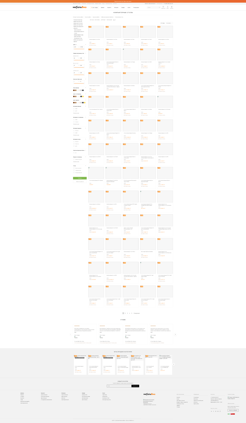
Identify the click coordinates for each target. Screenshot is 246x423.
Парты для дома (77, 36)
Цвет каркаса (76, 100)
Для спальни (84, 399)
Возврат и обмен (98, 3)
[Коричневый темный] (74, 90)
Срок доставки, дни (77, 79)
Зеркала (75, 41)
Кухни (129, 7)
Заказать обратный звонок (150, 3)
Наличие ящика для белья (78, 150)
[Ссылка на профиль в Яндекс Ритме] (220, 411)
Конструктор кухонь (106, 399)
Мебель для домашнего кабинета (78, 27)
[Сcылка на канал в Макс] (215, 411)
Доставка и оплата (90, 3)
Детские (63, 398)
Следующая (137, 313)
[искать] (159, 7)
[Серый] (81, 90)
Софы (21, 399)
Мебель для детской (78, 21)
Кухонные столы (105, 398)
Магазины (196, 398)
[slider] (73, 48)
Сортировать (168, 23)
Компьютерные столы (78, 34)
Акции (103, 3)
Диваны (102, 7)
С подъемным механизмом (46, 399)
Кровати (109, 7)
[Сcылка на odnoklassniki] (213, 411)
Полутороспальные (45, 396)
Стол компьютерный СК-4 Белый (157, 342)
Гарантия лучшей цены (198, 400)
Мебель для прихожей (78, 24)
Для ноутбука (97, 19)
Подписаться (135, 386)
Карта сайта (196, 403)
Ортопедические (24, 403)
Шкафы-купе (84, 394)
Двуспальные (44, 398)
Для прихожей (85, 398)
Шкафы (123, 7)
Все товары (95, 7)
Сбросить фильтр (80, 181)
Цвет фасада (76, 87)
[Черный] (83, 90)
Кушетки (22, 398)
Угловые (22, 396)
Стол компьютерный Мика (130, 342)
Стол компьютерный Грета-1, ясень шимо (82, 342)
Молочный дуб (109, 19)
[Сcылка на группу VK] (211, 411)
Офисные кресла (77, 29)
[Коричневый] (75, 90)
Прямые (22, 394)
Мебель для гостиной (78, 23)
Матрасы (116, 7)
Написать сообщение (233, 410)
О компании (84, 3)
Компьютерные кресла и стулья (79, 32)
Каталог (178, 397)
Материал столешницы (78, 117)
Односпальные (44, 394)
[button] (96, 83)
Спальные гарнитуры (78, 19)
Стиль (74, 165)
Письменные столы (78, 38)
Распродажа (136, 7)
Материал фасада (77, 106)
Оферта (178, 405)
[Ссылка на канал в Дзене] (218, 411)
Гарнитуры (104, 394)
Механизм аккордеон (24, 401)
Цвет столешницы (77, 94)
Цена (75, 44)
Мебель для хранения (78, 39)
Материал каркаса (77, 128)
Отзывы (178, 407)
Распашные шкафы (86, 396)
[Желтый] (83, 96)
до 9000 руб (103, 19)
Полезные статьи (109, 3)
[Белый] (77, 90)
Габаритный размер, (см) (78, 53)
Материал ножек (76, 139)
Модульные (104, 396)
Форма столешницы (77, 157)
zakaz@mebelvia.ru (215, 400)
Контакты (115, 3)
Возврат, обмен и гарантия (182, 402)
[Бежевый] (79, 90)
